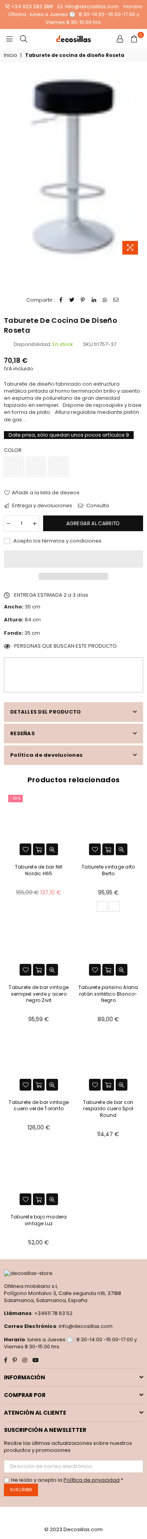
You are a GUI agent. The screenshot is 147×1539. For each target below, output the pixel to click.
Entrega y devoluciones (41, 505)
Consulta (97, 505)
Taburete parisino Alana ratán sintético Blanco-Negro (108, 994)
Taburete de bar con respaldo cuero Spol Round (108, 1109)
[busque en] (23, 39)
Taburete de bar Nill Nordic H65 (39, 870)
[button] (73, 559)
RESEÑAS (22, 733)
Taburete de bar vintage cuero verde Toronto (39, 1105)
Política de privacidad (92, 1480)
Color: (14, 450)
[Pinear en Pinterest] (83, 300)
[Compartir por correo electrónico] (116, 300)
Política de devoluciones (46, 755)
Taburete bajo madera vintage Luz (39, 1220)
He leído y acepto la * (67, 1480)
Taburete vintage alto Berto (108, 870)
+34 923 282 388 (32, 6)
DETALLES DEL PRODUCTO (45, 712)
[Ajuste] (120, 39)
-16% (15, 798)
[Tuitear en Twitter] (72, 300)
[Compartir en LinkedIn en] (94, 300)
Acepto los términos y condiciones (57, 541)
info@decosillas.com (91, 6)
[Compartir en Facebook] (61, 300)
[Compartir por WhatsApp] (105, 300)
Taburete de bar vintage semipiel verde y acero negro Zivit (39, 994)
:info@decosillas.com (84, 1326)
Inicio (10, 55)
